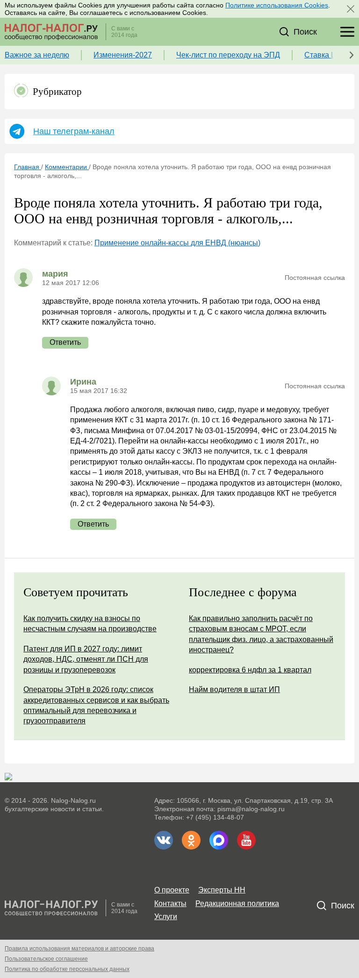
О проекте (171, 890)
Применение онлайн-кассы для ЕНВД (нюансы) (177, 243)
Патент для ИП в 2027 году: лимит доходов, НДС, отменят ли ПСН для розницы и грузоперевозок (85, 659)
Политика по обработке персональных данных (67, 969)
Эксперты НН (221, 890)
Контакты (170, 903)
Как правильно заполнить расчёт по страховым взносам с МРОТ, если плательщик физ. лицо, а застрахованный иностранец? (261, 634)
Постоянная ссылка (315, 277)
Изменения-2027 (122, 55)
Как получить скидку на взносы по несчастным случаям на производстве (90, 623)
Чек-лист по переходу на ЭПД (228, 55)
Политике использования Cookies (276, 5)
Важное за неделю (37, 55)
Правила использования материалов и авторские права (79, 948)
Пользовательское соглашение (46, 959)
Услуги (165, 917)
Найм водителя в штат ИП (234, 689)
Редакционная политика (237, 903)
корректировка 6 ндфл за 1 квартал (250, 670)
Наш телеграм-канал (74, 131)
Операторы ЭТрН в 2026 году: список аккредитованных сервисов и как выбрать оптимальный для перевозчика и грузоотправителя (96, 705)
